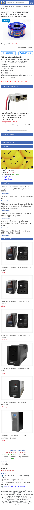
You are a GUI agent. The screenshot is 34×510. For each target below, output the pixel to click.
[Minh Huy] (3, 2)
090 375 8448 (9, 53)
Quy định (4, 468)
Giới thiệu (4, 464)
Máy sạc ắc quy (23, 457)
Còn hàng (6, 20)
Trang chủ (4, 6)
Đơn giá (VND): (6, 44)
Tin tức (3, 466)
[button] (8, 130)
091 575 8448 (26, 53)
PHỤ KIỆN (11, 6)
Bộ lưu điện (22, 454)
